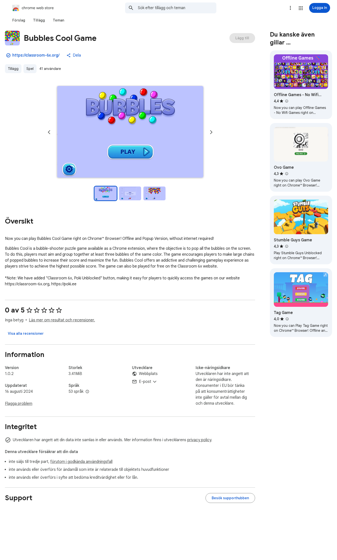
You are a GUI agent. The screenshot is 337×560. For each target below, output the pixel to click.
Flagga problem (18, 403)
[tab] (18, 20)
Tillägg (13, 68)
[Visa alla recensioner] (26, 333)
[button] (301, 8)
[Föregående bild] (49, 132)
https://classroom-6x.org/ (35, 55)
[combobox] (177, 8)
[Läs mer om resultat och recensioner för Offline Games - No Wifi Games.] (286, 101)
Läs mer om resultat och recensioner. (62, 320)
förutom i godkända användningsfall (81, 461)
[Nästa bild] (211, 132)
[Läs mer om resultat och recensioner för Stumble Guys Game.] (286, 246)
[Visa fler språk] (87, 392)
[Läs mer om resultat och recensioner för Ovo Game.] (286, 174)
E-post (145, 381)
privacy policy (199, 439)
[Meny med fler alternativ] (290, 8)
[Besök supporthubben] (230, 498)
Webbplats (148, 373)
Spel (30, 68)
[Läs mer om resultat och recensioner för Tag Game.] (287, 319)
